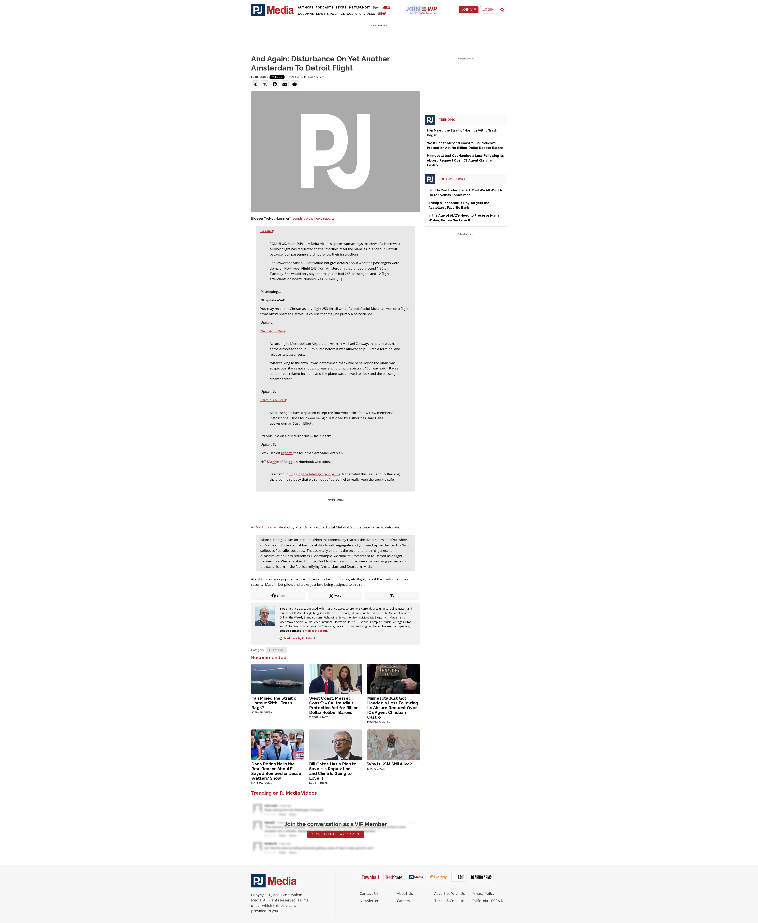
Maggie (273, 461)
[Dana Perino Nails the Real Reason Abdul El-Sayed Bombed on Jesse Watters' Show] (277, 744)
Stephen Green (261, 712)
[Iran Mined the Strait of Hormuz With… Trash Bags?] (277, 678)
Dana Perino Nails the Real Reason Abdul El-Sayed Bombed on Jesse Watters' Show (276, 771)
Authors (306, 7)
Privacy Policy (483, 893)
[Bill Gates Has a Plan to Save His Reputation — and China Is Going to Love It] (335, 744)
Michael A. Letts (378, 722)
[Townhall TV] (383, 7)
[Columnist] (266, 616)
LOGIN (488, 9)
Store (340, 7)
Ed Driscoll (259, 77)
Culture (354, 14)
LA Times (266, 231)
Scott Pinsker (319, 783)
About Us (405, 893)
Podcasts (325, 7)
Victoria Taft (318, 717)
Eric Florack (376, 768)
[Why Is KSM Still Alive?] (393, 744)
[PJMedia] (272, 9)
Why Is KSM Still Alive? (389, 763)
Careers (403, 900)
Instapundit (359, 7)
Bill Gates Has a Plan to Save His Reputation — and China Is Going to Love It (332, 771)
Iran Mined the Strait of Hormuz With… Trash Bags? (274, 703)
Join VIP (469, 9)
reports (287, 453)
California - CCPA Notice (489, 900)
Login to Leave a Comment (335, 834)
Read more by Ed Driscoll (299, 638)
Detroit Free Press (273, 400)
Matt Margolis (261, 783)
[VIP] (382, 13)
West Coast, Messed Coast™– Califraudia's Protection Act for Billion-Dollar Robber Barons (334, 705)
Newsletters (370, 900)
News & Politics (330, 14)
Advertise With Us (449, 893)
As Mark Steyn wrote (267, 527)
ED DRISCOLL (276, 650)
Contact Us (369, 893)
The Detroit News (272, 331)
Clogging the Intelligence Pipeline (314, 474)
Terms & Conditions (451, 900)
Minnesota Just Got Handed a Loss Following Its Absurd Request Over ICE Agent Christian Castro (392, 708)
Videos (369, 14)
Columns (306, 14)
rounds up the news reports (312, 218)
